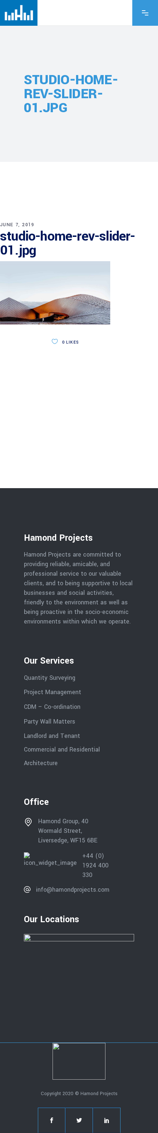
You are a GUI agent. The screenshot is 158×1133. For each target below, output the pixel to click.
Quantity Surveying (49, 677)
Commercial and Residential (62, 749)
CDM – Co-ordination (52, 707)
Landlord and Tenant (52, 736)
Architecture (42, 763)
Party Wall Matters (49, 721)
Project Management (52, 692)
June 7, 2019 (17, 224)
